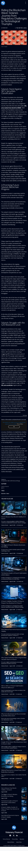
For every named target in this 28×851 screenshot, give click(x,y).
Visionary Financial (5, 486)
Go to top (25, 415)
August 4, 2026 (4, 819)
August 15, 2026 (4, 791)
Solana (7, 493)
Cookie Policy (19, 842)
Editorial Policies (10, 842)
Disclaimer (22, 839)
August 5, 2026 (4, 812)
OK (14, 426)
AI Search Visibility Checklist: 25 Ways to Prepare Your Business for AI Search (10, 809)
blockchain (3, 493)
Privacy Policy (20, 424)
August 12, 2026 (4, 798)
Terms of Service (6, 839)
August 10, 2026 (4, 804)
